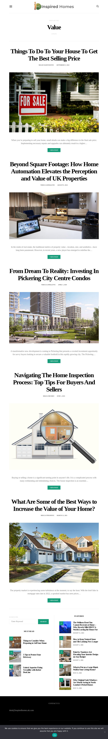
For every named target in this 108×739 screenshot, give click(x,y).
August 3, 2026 (78, 645)
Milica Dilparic (48, 396)
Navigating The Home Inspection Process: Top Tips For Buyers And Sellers (54, 382)
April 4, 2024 (62, 284)
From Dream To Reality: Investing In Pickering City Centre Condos (54, 274)
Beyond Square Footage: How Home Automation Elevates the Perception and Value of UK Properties (54, 171)
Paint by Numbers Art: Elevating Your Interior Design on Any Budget (85, 654)
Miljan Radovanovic (46, 65)
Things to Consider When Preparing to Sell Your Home (35, 642)
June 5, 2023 (61, 396)
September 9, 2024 (63, 65)
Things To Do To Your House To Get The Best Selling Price (54, 55)
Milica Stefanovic (47, 515)
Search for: (13, 617)
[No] (104, 732)
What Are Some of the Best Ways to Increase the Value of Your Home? (54, 505)
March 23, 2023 (62, 515)
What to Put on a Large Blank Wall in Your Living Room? (85, 668)
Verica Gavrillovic (47, 185)
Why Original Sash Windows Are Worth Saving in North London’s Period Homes (85, 682)
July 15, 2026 (77, 688)
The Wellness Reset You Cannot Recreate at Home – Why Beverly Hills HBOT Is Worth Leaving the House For (85, 626)
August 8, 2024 (62, 185)
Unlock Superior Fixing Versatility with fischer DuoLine (32, 669)
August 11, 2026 (78, 633)
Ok (54, 735)
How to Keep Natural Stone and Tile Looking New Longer (85, 640)
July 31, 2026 (77, 673)
